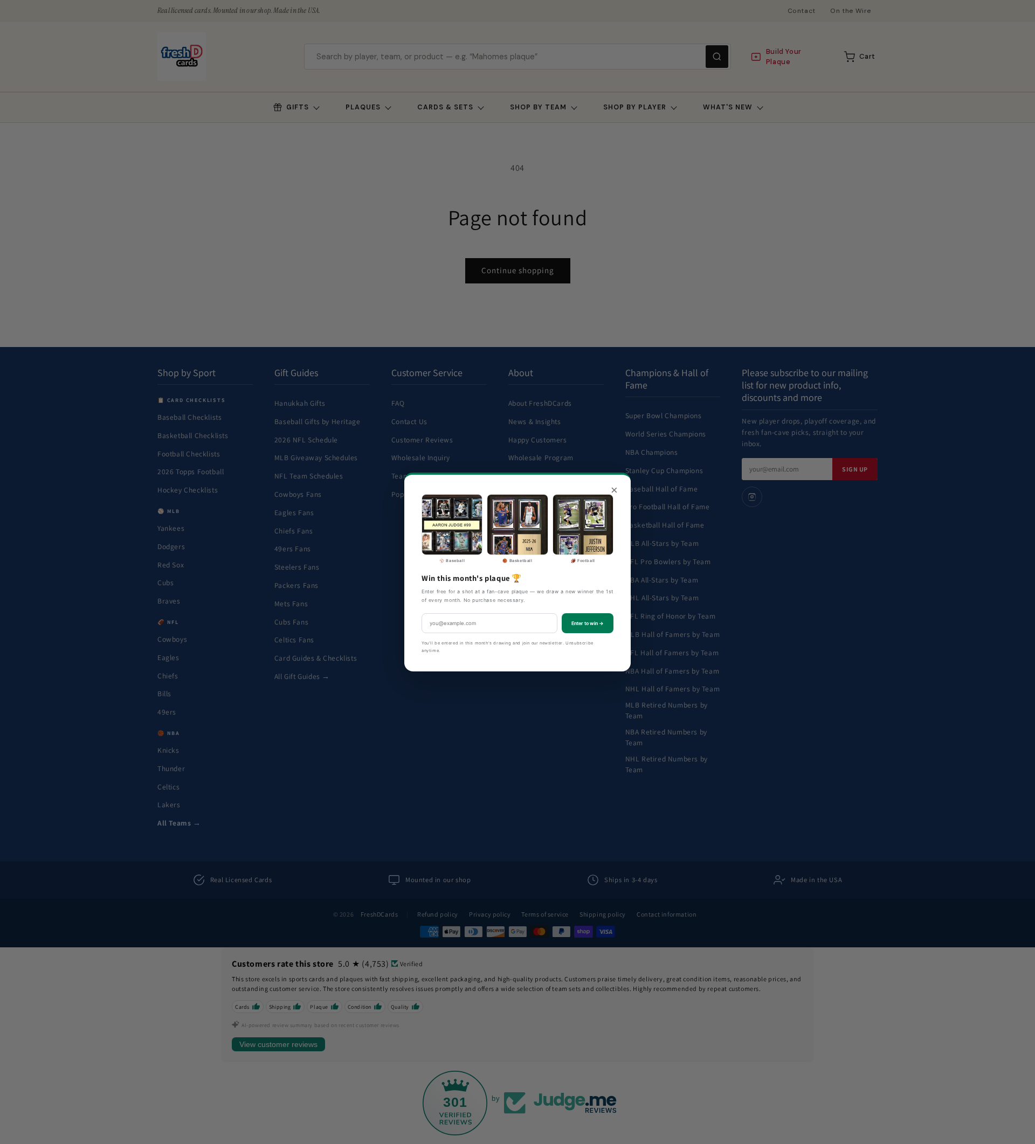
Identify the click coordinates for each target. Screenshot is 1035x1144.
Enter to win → (587, 623)
